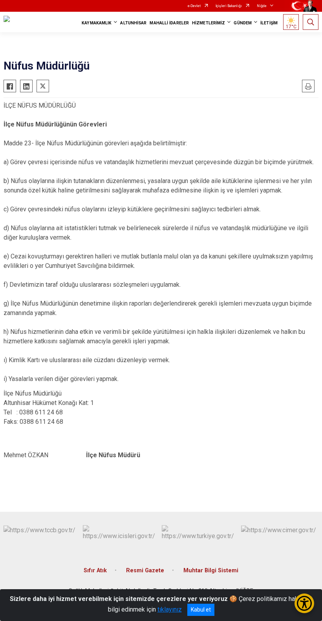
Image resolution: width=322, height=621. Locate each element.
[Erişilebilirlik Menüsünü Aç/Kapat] (304, 603)
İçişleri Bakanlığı (229, 6)
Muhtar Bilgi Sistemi (210, 570)
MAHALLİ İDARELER (169, 23)
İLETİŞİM (269, 23)
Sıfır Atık (95, 570)
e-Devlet (194, 6)
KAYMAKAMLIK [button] (97, 23)
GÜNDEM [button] (243, 23)
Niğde (262, 6)
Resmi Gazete (145, 570)
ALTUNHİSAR (133, 23)
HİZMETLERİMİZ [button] (208, 23)
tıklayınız (169, 609)
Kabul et (201, 609)
